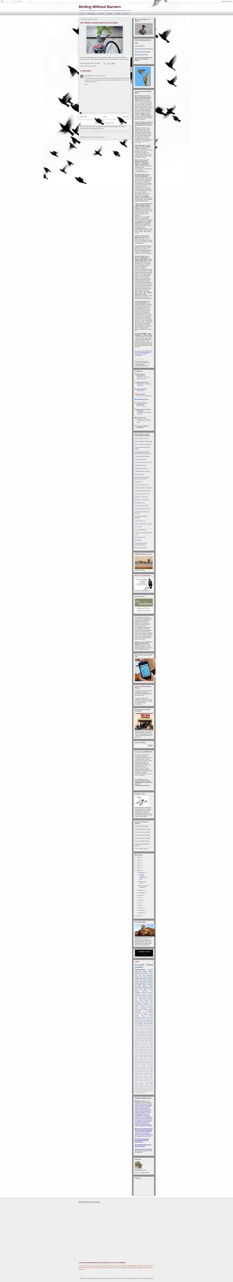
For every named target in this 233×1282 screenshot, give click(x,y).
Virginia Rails (140, 390)
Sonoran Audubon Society (142, 838)
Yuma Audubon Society (141, 848)
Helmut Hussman (148, 1052)
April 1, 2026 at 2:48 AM (98, 75)
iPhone (147, 699)
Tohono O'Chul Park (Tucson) (143, 524)
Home (82, 13)
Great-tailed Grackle (145, 1050)
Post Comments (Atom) (108, 123)
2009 (138, 916)
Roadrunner (146, 1003)
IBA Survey (149, 1019)
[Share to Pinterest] (114, 63)
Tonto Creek (138, 526)
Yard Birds (150, 983)
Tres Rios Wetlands (140, 529)
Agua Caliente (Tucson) (141, 438)
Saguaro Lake (149, 1020)
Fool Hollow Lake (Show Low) (143, 462)
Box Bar (143, 1035)
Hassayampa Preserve (141, 468)
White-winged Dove (140, 995)
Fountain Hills (139, 1014)
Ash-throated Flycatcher (146, 998)
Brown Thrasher (138, 1037)
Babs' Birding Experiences (141, 374)
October (140, 890)
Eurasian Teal (138, 1049)
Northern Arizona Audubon (142, 832)
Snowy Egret (138, 1076)
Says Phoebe (149, 1071)
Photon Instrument (139, 1062)
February (141, 910)
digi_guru (139, 1278)
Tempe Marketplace (140, 983)
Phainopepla (138, 1003)
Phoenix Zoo (138, 482)
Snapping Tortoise (148, 1074)
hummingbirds (149, 995)
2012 (138, 865)
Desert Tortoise (148, 1012)
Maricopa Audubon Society (142, 829)
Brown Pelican (149, 1035)
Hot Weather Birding (142, 1055)
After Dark (109, 13)
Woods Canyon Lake (141, 548)
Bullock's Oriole (148, 986)
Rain (139, 1064)
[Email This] (107, 63)
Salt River (138, 975)
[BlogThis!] (109, 63)
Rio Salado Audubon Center (143, 491)
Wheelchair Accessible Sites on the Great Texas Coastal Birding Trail (143, 1150)
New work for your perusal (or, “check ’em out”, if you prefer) (144, 421)
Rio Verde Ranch (145, 1068)
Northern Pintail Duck (147, 1059)
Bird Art (126, 13)
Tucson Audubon (142, 1080)
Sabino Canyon (149, 1070)
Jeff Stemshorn (148, 975)
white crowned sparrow (90, 66)
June (140, 900)
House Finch (150, 1055)
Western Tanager (144, 1085)
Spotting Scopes (148, 1076)
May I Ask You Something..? (144, 395)
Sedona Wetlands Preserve (143, 508)
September (141, 892)
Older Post (126, 117)
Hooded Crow (145, 1053)
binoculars (145, 1089)
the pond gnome (141, 1092)
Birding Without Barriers (100, 7)
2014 (138, 860)
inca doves (137, 1091)
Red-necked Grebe (145, 1067)
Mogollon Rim (146, 1056)
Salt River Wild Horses (140, 1071)
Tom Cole (142, 1079)
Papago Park (144, 1061)
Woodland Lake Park (144, 1088)
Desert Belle (138, 1046)
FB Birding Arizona (142, 399)
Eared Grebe (145, 1046)
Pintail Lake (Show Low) (142, 485)
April (139, 905)
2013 (138, 862)
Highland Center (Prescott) (142, 471)
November (141, 872)
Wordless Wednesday (140, 968)
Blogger (151, 1278)
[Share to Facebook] (113, 63)
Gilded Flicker (140, 1015)
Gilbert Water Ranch (141, 465)
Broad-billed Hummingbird (144, 1011)
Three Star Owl (141, 417)
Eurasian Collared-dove (147, 1047)
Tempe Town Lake (140, 521)
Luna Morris (88, 76)
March (140, 907)
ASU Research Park (148, 1025)
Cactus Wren (145, 1038)
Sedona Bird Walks (141, 301)
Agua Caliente (145, 1026)
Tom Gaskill (147, 1022)
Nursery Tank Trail (140, 1020)
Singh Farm (141, 1074)
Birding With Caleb (142, 382)
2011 (138, 867)
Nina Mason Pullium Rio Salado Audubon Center (144, 980)
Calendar (118, 13)
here (139, 642)
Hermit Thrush (138, 1053)
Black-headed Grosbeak (144, 1034)
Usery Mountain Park (146, 1005)
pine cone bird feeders (145, 1091)
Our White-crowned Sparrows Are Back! (99, 23)
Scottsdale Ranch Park (141, 505)
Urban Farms (150, 1080)
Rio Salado (138, 984)
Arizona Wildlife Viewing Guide (143, 441)
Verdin (136, 1006)
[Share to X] (111, 63)
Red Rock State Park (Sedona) (144, 488)
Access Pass (138, 1026)
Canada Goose (144, 1040)
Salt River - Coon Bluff (141, 497)
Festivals (101, 13)
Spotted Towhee (139, 1022)
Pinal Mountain (146, 1062)
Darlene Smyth (138, 1044)
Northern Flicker (143, 1058)
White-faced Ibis (143, 1086)
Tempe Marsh (143, 989)
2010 (138, 870)
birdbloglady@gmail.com (96, 128)
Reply (86, 84)
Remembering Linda (142, 882)
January (140, 912)
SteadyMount (138, 1077)
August (140, 895)
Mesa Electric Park (147, 1001)
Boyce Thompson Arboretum (144, 122)
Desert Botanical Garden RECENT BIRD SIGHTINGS (143, 452)
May (139, 902)
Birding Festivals (141, 990)
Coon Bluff (138, 987)
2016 (138, 857)
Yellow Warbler (139, 1025)
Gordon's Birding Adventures (142, 403)
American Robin (142, 1028)
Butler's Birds (141, 394)
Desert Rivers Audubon (141, 826)
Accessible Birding (144, 965)
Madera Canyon (139, 474)
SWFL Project (142, 1070)
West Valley (138, 540)
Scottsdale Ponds (140, 502)
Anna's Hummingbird (141, 1008)
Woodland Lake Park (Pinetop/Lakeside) (141, 544)
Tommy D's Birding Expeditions (142, 426)
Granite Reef (145, 992)
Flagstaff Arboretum (140, 459)
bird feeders (150, 1089)
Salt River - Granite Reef (142, 499)
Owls (140, 1061)
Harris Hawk (142, 1019)
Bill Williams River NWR (145, 1032)
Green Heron (145, 1017)
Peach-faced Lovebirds (146, 981)
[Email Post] (104, 63)
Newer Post (83, 117)
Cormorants (138, 1012)
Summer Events (91, 13)
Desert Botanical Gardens (142, 456)
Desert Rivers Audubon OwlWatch (141, 149)
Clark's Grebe (144, 1041)
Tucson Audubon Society (142, 841)
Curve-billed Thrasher (147, 1043)
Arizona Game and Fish (143, 1029)
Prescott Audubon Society (142, 835)
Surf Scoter (144, 1077)
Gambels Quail (148, 1014)
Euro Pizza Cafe (146, 1049)
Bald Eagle (142, 978)
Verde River (139, 1082)
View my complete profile (142, 1172)
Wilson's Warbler (148, 1023)
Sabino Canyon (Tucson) (142, 494)
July (139, 897)
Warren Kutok (145, 1083)
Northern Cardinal (147, 994)
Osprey (136, 1061)
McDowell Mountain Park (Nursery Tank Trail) (142, 478)
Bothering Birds (142, 389)
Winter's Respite (141, 406)
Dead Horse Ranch (148, 1044)
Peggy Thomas (141, 1170)
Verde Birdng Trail (140, 537)
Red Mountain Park (145, 1064)
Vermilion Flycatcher (146, 1006)
